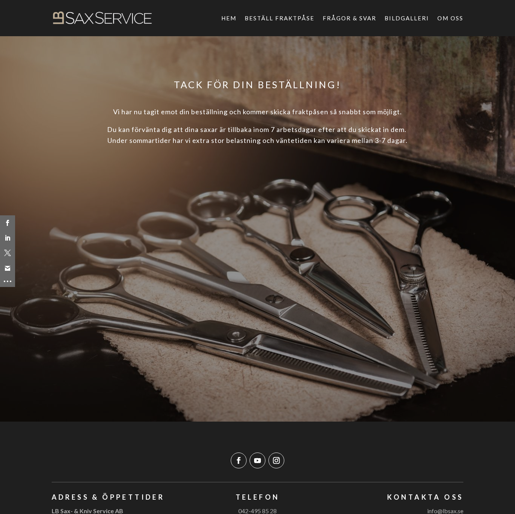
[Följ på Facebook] (239, 460)
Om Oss (450, 18)
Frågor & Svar (349, 18)
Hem (228, 18)
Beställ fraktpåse (279, 18)
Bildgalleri (407, 18)
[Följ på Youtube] (257, 460)
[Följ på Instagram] (276, 460)
